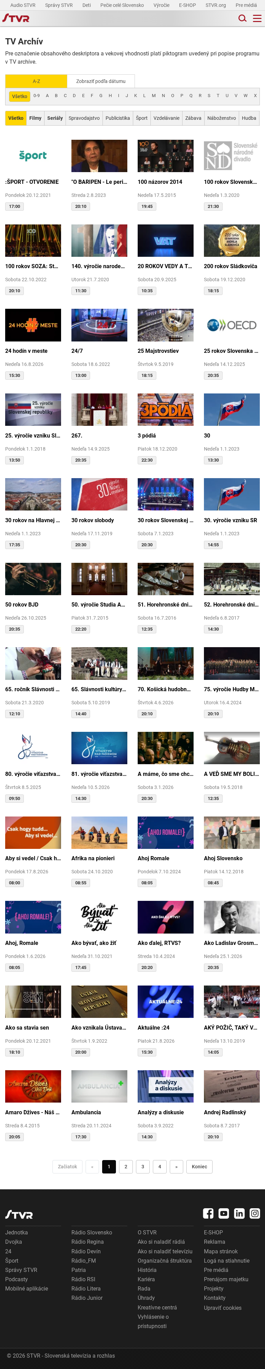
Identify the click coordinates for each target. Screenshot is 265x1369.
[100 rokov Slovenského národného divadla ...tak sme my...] (232, 155)
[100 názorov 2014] (166, 155)
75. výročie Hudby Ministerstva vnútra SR (232, 689)
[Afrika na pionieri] (99, 832)
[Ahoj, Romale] (33, 916)
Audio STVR (23, 5)
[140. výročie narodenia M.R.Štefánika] (99, 240)
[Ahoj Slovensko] (232, 832)
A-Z (36, 81)
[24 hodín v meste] (33, 324)
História (147, 1270)
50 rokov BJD (21, 604)
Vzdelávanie (166, 118)
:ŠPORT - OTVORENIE (32, 182)
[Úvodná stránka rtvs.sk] (16, 18)
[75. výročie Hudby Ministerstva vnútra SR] (232, 662)
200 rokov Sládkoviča (230, 266)
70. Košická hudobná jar (166, 689)
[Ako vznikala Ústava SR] (99, 1001)
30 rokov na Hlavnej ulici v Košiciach (33, 520)
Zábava (193, 118)
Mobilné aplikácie (26, 1288)
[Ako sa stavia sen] (33, 1001)
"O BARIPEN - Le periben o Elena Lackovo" (99, 182)
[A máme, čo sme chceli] (166, 747)
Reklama (214, 1242)
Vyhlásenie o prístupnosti (153, 1321)
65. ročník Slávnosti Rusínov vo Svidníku (33, 689)
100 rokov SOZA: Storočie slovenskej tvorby (33, 266)
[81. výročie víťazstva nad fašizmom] (99, 747)
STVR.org (216, 5)
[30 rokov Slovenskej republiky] (166, 493)
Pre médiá (247, 5)
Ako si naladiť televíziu (165, 1251)
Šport (142, 118)
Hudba (249, 118)
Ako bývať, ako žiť (93, 943)
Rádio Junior (86, 1298)
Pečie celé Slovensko (122, 5)
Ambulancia (86, 1112)
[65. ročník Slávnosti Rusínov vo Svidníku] (33, 662)
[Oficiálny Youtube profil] (224, 1213)
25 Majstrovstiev (158, 351)
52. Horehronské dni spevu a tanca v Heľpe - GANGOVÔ (232, 604)
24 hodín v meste (26, 351)
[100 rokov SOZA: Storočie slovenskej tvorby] (33, 240)
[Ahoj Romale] (166, 832)
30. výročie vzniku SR (230, 520)
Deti (87, 5)
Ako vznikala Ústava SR (99, 1027)
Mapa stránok (221, 1251)
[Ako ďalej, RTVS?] (166, 916)
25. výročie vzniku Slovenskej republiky (33, 435)
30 (207, 435)
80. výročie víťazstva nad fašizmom (33, 774)
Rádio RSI (83, 1279)
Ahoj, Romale (21, 943)
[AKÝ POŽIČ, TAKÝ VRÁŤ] (232, 1001)
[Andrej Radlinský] (232, 1086)
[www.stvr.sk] (19, 1214)
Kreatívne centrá (157, 1307)
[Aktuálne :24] (166, 1001)
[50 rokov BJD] (33, 578)
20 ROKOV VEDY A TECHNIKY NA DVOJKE (166, 266)
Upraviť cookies (223, 1308)
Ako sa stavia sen (27, 1027)
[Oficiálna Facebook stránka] (208, 1213)
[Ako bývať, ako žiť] (99, 916)
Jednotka (16, 1232)
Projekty (214, 1288)
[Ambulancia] (99, 1086)
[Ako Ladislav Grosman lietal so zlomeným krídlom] (232, 916)
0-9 (36, 95)
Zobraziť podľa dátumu (101, 81)
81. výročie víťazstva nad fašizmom (99, 774)
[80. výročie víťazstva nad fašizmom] (33, 747)
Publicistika (118, 118)
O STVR (147, 1232)
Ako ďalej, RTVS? (159, 943)
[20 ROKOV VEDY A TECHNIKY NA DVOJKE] (166, 240)
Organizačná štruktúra (165, 1260)
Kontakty (215, 1298)
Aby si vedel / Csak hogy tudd (33, 858)
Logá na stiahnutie (226, 1260)
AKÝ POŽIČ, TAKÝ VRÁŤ (232, 1027)
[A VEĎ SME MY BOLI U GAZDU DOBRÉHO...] (232, 747)
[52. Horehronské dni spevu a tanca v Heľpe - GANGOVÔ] (232, 578)
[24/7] (99, 324)
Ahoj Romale (153, 858)
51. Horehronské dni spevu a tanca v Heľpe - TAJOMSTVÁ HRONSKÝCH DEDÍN (166, 604)
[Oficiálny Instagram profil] (255, 1213)
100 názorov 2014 (160, 182)
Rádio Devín (86, 1251)
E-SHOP (188, 5)
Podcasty (16, 1279)
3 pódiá (147, 435)
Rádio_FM (83, 1260)
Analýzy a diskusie (161, 1112)
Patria (78, 1270)
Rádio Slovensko (91, 1232)
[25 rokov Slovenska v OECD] (232, 324)
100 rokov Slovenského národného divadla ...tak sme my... (232, 182)
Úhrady (146, 1298)
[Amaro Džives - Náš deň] (33, 1086)
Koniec (199, 1166)
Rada (144, 1288)
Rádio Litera (86, 1288)
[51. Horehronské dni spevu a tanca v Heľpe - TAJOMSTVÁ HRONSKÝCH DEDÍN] (166, 578)
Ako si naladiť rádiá (161, 1242)
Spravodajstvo (84, 118)
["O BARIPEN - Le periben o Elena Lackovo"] (99, 155)
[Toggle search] (241, 18)
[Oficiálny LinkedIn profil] (239, 1213)
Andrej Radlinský (225, 1112)
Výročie (162, 5)
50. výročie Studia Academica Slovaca (99, 604)
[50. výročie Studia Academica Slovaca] (99, 578)
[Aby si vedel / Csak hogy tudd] (33, 832)
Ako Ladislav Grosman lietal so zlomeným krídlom (232, 943)
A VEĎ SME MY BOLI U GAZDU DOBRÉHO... (232, 774)
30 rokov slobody (92, 520)
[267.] (99, 409)
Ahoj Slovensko (223, 858)
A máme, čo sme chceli (166, 774)
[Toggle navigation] (257, 18)
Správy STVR (59, 5)
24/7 (77, 351)
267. (76, 435)
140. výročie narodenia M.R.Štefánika (99, 266)
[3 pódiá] (166, 409)
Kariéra (146, 1279)
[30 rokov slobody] (99, 493)
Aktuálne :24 (153, 1027)
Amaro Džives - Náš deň (33, 1112)
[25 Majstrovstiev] (166, 324)
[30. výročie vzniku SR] (232, 493)
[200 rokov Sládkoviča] (232, 240)
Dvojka (13, 1242)
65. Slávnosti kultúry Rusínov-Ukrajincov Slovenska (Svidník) (99, 689)
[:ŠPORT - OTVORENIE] (33, 155)
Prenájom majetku (226, 1279)
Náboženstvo (221, 118)
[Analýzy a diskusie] (166, 1086)
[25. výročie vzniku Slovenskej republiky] (33, 409)
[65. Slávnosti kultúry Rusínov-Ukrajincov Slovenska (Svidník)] (99, 662)
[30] (232, 409)
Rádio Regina (87, 1242)
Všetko (19, 96)
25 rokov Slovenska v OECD (232, 351)
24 (8, 1251)
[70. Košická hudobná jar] (166, 662)
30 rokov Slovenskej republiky (166, 520)
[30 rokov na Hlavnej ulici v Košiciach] (33, 493)
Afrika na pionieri (93, 858)
